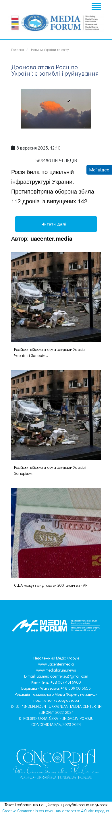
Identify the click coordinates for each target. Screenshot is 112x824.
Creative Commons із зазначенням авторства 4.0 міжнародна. (56, 810)
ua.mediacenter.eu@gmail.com (62, 676)
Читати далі (56, 224)
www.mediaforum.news (56, 670)
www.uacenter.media (56, 664)
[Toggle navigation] (96, 7)
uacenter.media (51, 238)
